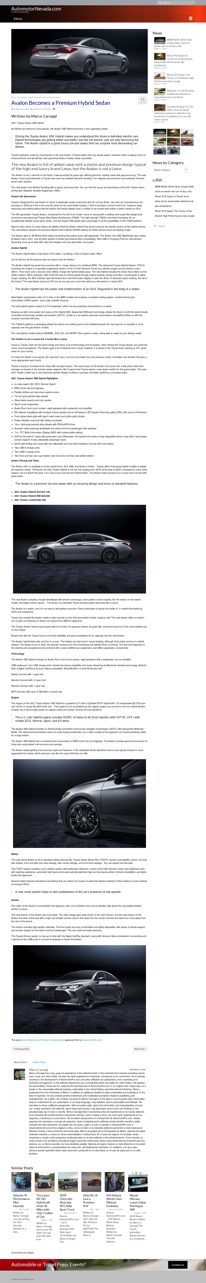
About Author (20, 1062)
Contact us (178, 1265)
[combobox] (170, 170)
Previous (14, 1210)
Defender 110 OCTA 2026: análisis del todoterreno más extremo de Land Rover (174, 94)
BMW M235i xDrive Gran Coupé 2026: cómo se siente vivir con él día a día (173, 43)
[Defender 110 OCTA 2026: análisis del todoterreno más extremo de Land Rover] (159, 142)
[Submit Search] (159, 3)
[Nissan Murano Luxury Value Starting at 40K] (138, 1182)
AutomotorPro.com (92, 1039)
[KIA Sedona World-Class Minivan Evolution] (115, 1182)
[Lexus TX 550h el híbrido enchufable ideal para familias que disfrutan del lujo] (159, 151)
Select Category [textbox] (162, 169)
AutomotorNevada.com (36, 8)
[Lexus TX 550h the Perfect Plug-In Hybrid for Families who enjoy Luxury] (173, 151)
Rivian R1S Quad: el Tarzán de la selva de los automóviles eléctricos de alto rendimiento (173, 60)
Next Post (139, 1048)
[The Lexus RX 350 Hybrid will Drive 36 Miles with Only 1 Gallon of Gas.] (45, 1182)
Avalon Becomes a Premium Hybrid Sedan (42, 1039)
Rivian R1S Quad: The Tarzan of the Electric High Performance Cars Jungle (174, 78)
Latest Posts (39, 1062)
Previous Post (22, 1048)
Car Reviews (45, 109)
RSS (159, 180)
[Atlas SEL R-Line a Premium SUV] (91, 1182)
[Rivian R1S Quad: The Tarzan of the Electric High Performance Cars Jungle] (187, 133)
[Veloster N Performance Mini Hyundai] (21, 1182)
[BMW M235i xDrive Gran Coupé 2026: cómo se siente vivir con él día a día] (159, 133)
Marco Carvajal (22, 109)
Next (145, 1210)
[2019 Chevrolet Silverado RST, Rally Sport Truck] (68, 1182)
